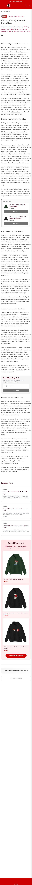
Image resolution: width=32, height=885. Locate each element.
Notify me (16, 390)
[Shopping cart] (26, 5)
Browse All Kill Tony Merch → (16, 655)
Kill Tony (18, 352)
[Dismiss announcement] (30, 1)
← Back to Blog (5, 11)
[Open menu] (29, 6)
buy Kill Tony (19, 369)
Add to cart (16, 211)
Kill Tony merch (15, 76)
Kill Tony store (15, 112)
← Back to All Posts (16, 678)
